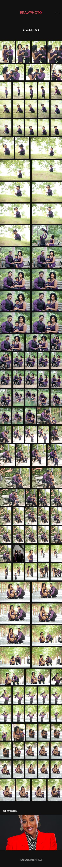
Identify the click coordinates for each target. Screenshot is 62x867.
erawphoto (31, 12)
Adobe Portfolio (35, 860)
